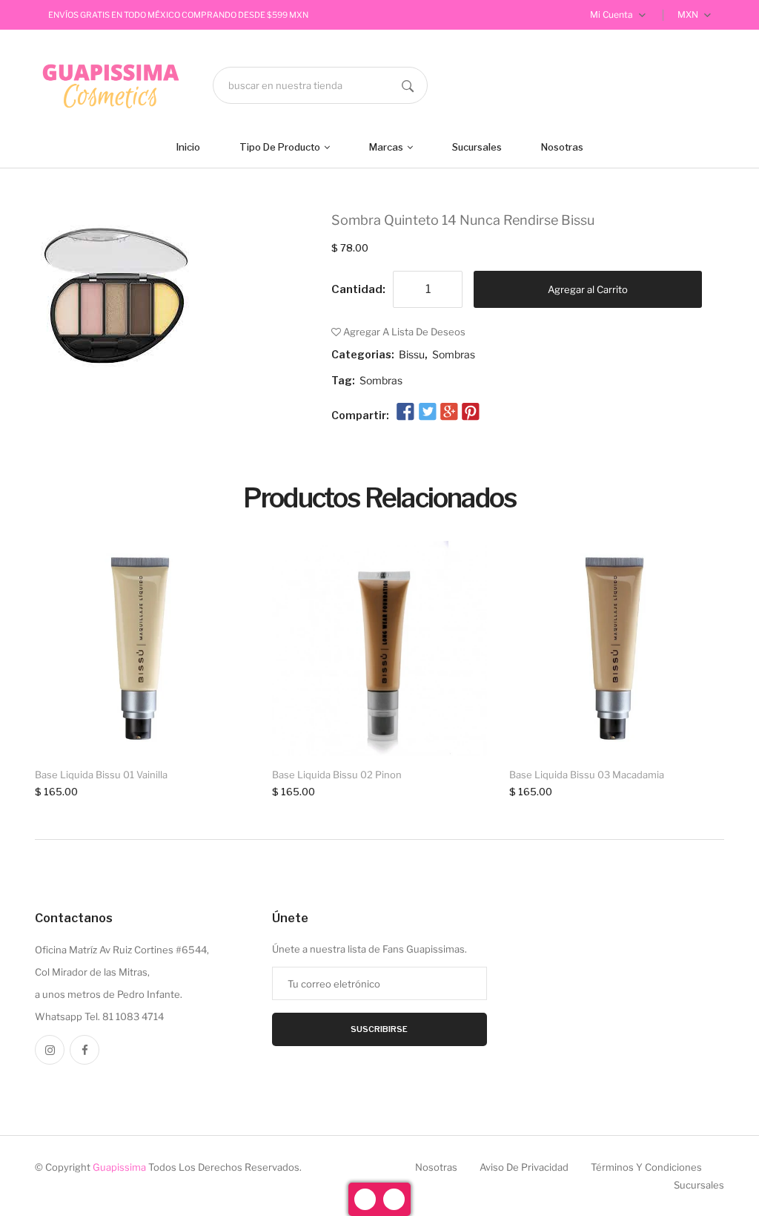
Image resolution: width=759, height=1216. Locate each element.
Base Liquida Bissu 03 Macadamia (586, 774)
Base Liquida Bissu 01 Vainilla (101, 774)
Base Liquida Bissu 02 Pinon (337, 774)
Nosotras (562, 147)
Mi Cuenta (612, 14)
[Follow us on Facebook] (405, 412)
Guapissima (119, 1167)
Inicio (188, 147)
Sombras (453, 354)
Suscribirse (379, 1029)
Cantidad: (358, 289)
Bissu (412, 354)
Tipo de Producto (280, 147)
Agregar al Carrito (588, 289)
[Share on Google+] (449, 412)
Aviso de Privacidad (524, 1167)
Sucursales (477, 147)
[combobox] (320, 85)
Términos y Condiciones (646, 1167)
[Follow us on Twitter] (427, 412)
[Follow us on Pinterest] (470, 412)
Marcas (387, 147)
